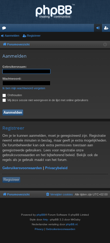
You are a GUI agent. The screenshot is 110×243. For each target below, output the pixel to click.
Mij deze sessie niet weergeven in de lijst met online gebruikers (47, 100)
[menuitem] (59, 194)
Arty (45, 219)
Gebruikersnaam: (14, 66)
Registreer (34, 35)
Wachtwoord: (11, 78)
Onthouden (14, 95)
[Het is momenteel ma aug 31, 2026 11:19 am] (105, 45)
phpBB (41, 214)
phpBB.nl (71, 224)
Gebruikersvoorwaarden (22, 168)
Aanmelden (12, 35)
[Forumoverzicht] (55, 12)
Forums (5, 29)
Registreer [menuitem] (107, 29)
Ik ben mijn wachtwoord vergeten (23, 88)
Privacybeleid (56, 168)
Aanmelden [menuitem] (99, 29)
